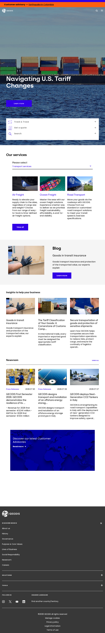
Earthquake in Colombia (41, 4)
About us (6, 528)
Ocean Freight (48, 194)
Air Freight (18, 194)
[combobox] (52, 166)
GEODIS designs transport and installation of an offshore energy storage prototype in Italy (51, 411)
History (5, 533)
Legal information (52, 626)
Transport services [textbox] (21, 166)
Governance (7, 539)
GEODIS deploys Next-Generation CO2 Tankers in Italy (84, 397)
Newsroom (7, 560)
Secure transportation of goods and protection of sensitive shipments (84, 323)
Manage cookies (52, 618)
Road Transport (76, 194)
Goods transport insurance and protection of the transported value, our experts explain (19, 332)
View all (20, 227)
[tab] (52, 134)
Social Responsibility (11, 554)
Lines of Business (9, 549)
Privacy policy (52, 622)
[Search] (97, 10)
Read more (18, 446)
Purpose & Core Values (12, 544)
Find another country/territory (45, 601)
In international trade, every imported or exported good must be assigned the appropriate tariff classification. (52, 339)
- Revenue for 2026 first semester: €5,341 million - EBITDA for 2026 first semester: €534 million (19, 411)
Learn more (62, 275)
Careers (5, 565)
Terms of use (53, 630)
